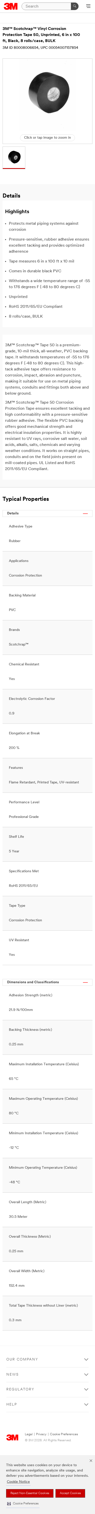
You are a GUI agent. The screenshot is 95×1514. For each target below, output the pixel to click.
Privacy (41, 1434)
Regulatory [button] (20, 1389)
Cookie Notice (18, 1482)
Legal (29, 1434)
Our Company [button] (22, 1359)
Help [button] (11, 1405)
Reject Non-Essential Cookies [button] (29, 1493)
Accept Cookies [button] (70, 1493)
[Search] (75, 6)
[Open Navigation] (88, 7)
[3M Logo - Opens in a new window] (11, 6)
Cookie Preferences (64, 1434)
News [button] (12, 1375)
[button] (23, 1504)
